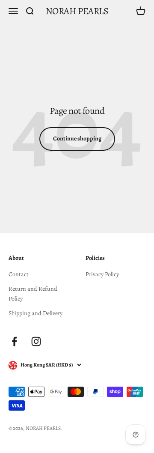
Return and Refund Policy (33, 293)
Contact (19, 274)
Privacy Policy (102, 274)
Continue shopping (77, 138)
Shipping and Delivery (35, 313)
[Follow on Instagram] (36, 341)
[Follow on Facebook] (14, 341)
